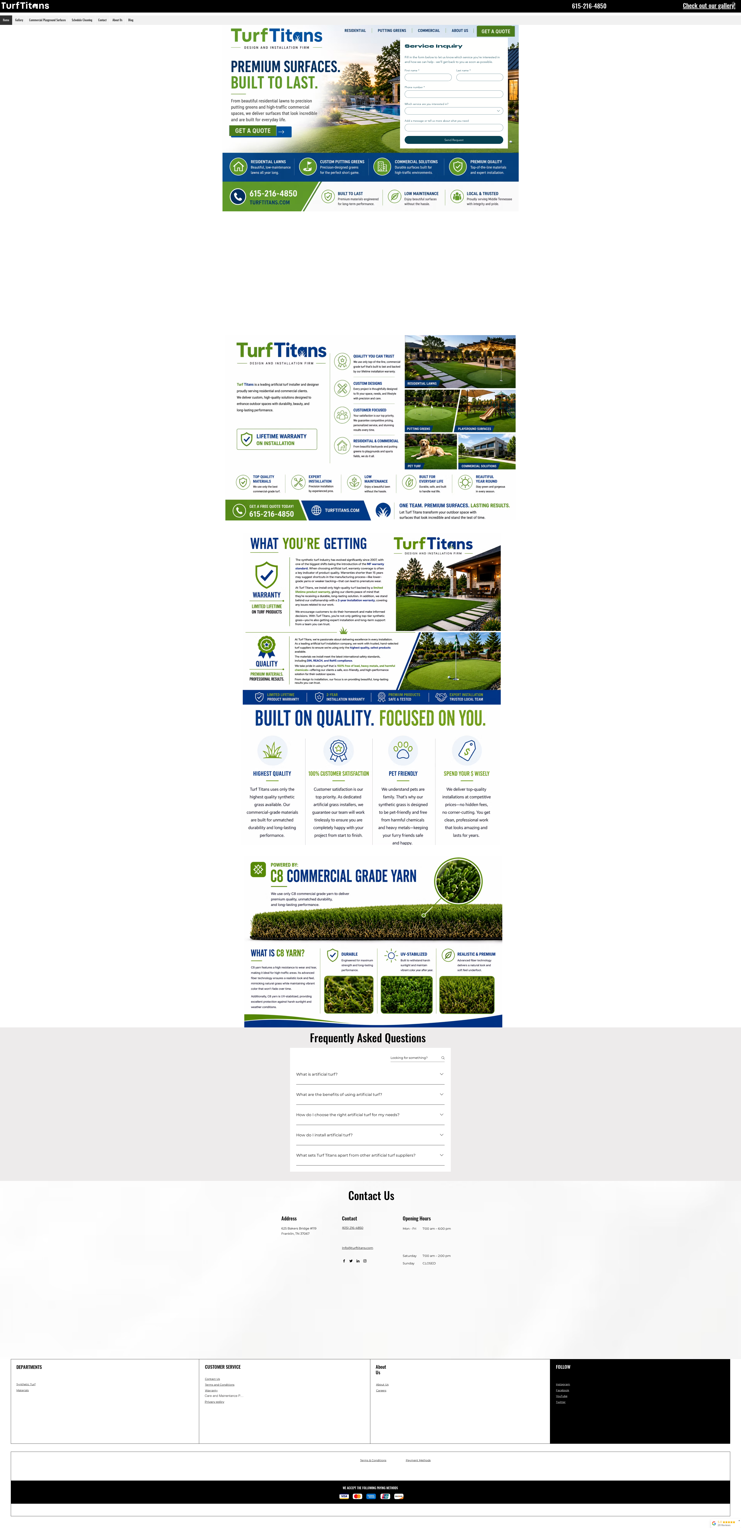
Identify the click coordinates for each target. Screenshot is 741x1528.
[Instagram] (365, 1261)
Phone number (415, 87)
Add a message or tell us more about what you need (437, 120)
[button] (212, 1379)
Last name (463, 70)
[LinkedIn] (358, 1261)
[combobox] (454, 111)
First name (412, 70)
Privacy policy (214, 1402)
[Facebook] (344, 1261)
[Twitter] (351, 1261)
